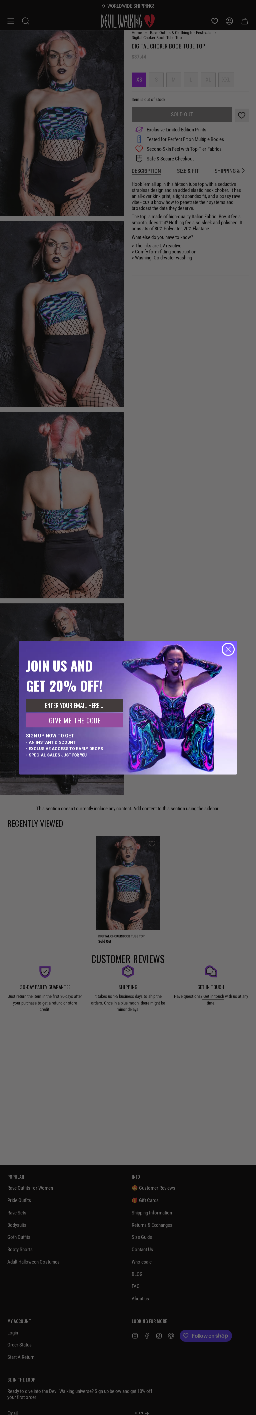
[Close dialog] (228, 649)
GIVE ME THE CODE (75, 720)
